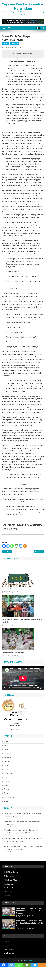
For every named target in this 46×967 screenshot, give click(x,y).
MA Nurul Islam (9, 884)
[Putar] (5, 688)
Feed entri (7, 945)
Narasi (6, 769)
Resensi (7, 781)
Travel (6, 793)
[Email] (16, 546)
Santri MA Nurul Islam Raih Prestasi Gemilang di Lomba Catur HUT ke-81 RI (22, 823)
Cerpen (5, 43)
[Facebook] (4, 546)
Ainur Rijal (17, 47)
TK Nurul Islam (9, 876)
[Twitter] (8, 546)
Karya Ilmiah (14, 43)
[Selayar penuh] (41, 688)
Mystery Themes (30, 960)
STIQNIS (7, 896)
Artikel (6, 741)
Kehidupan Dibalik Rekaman (8, 551)
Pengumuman (9, 773)
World (6, 801)
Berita (6, 745)
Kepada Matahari (39, 551)
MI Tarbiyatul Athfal (10, 880)
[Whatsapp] (12, 546)
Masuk (6, 941)
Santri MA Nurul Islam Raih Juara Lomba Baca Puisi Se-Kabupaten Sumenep (22, 815)
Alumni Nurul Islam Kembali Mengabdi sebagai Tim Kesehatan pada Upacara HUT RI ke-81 (21, 831)
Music (6, 765)
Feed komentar (9, 949)
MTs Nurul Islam (9, 888)
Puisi (5, 777)
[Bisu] (38, 688)
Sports (6, 789)
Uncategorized (9, 797)
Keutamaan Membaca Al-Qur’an (13, 653)
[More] (25, 546)
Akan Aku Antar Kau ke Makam (12, 589)
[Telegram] (20, 546)
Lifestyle (7, 761)
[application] (23, 678)
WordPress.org (9, 953)
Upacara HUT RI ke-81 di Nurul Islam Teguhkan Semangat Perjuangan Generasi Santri (23, 840)
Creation (7, 753)
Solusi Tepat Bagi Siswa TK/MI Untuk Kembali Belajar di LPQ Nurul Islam (22, 621)
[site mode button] (38, 28)
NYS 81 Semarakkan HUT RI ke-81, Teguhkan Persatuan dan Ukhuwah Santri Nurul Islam (23, 848)
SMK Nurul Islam (9, 892)
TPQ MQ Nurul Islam (11, 872)
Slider (6, 785)
